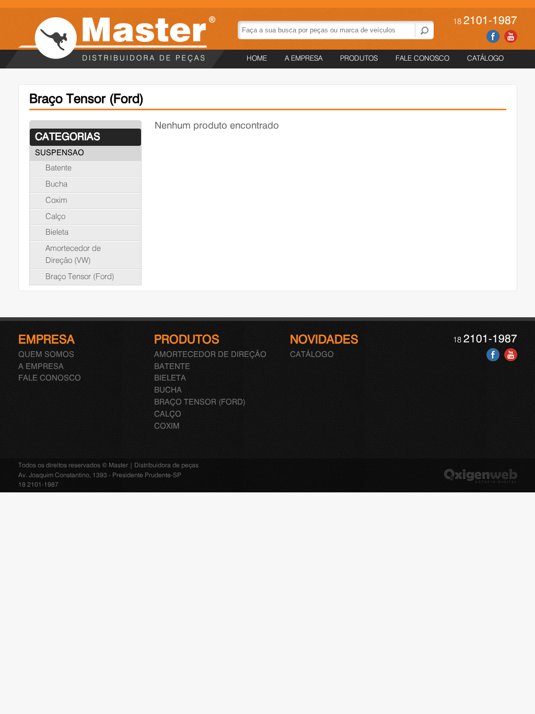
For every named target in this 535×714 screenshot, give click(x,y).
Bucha (56, 184)
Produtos (359, 58)
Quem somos (46, 355)
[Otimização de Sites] (480, 481)
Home (257, 58)
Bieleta (56, 232)
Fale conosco (422, 58)
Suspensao (59, 153)
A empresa (303, 58)
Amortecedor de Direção (210, 355)
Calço (55, 217)
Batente (58, 168)
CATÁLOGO (485, 58)
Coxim (56, 200)
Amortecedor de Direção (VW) (73, 254)
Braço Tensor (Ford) (79, 277)
